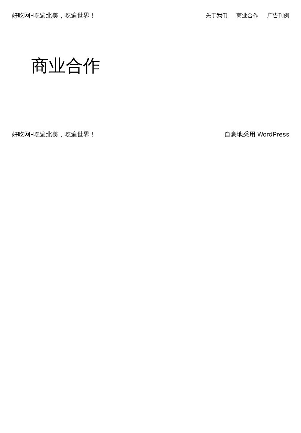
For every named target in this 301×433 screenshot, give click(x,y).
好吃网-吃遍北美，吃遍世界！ (54, 15)
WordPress (273, 134)
